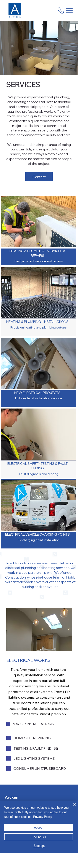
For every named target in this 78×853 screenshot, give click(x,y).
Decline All (38, 837)
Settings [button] (39, 845)
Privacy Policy (42, 816)
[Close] (72, 807)
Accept (38, 827)
